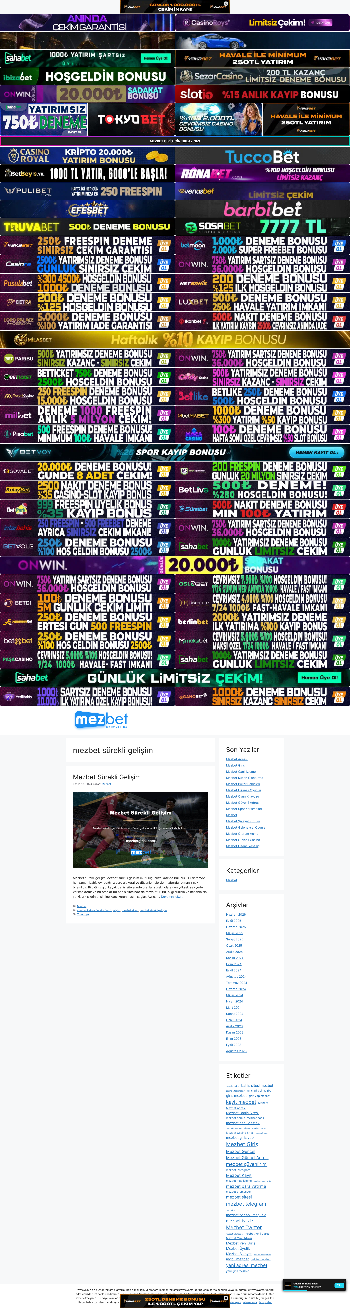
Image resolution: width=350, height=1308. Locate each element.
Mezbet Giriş (235, 765)
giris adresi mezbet (260, 1090)
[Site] (87, 245)
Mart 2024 (234, 1007)
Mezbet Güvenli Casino (243, 840)
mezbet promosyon (239, 1191)
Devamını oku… (172, 896)
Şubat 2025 (234, 939)
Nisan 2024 (234, 1001)
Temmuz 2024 (236, 983)
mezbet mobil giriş (262, 1181)
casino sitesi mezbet (235, 1091)
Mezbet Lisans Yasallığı (243, 846)
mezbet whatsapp (234, 1234)
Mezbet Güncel (240, 1151)
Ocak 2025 (234, 945)
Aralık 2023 (234, 1026)
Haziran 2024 (236, 989)
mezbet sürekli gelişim (153, 910)
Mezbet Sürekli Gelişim (107, 777)
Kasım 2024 (235, 958)
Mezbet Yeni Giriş (240, 1243)
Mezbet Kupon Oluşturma (244, 778)
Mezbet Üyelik (238, 1248)
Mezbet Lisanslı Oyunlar (243, 790)
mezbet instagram (238, 1170)
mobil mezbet (237, 1259)
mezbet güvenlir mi (246, 1164)
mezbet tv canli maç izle (246, 1215)
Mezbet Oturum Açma (242, 833)
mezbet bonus (235, 1118)
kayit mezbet (241, 1102)
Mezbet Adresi (237, 759)
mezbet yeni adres (257, 1233)
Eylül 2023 (233, 1045)
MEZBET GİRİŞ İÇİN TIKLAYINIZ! (175, 141)
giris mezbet (236, 1095)
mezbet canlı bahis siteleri (238, 1128)
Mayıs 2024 (234, 995)
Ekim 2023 (234, 1038)
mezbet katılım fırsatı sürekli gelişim (98, 910)
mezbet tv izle (239, 1220)
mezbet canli (255, 1118)
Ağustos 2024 (236, 976)
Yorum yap (83, 914)
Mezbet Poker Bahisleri (243, 784)
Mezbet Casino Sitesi (240, 1132)
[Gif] (175, 339)
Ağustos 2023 (236, 1051)
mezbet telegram (246, 1204)
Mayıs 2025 (234, 933)
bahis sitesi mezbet (257, 1085)
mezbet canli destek (243, 1123)
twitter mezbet (261, 1259)
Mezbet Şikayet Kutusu (243, 821)
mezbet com (261, 1133)
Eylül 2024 (233, 970)
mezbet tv (230, 1210)
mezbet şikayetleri (262, 1254)
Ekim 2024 (234, 964)
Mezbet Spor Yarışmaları (244, 809)
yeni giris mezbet (237, 1271)
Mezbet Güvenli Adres (242, 802)
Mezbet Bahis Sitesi (242, 1113)
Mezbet (81, 906)
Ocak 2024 (234, 1020)
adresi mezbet (232, 1086)
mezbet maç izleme (239, 1180)
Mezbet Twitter (244, 1227)
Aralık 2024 (234, 952)
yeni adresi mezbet (246, 1265)
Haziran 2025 (236, 927)
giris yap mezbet (259, 1096)
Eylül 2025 (233, 921)
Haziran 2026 (236, 914)
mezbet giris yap (240, 1137)
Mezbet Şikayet (239, 1254)
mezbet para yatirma (246, 1186)
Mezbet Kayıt (239, 1175)
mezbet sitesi (130, 910)
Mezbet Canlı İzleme (241, 771)
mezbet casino (259, 1128)
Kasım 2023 (235, 1032)
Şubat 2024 (234, 1014)
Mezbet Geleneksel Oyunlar (246, 827)
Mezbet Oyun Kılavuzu (242, 796)
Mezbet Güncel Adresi (247, 1157)
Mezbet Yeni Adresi (239, 1238)
